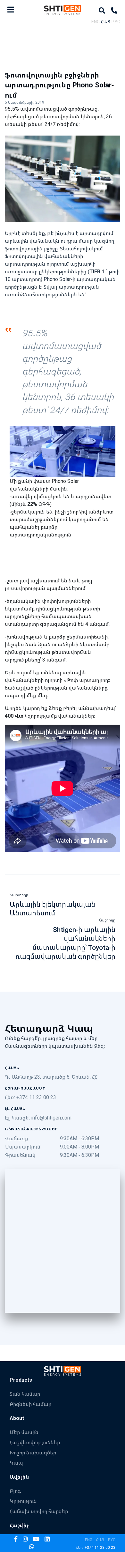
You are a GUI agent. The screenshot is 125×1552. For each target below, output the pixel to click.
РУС (116, 21)
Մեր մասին (24, 1432)
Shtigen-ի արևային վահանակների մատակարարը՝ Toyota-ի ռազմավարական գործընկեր (65, 943)
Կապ (16, 1462)
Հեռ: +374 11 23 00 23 (30, 1097)
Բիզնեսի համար (30, 1404)
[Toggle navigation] (11, 9)
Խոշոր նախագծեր (33, 1452)
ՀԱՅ (105, 21)
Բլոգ (15, 1490)
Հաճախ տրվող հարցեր (39, 1511)
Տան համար (25, 1393)
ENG (95, 21)
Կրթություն (23, 1500)
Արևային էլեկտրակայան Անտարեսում (52, 909)
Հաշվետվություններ (35, 1442)
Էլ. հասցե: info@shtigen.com (38, 1117)
